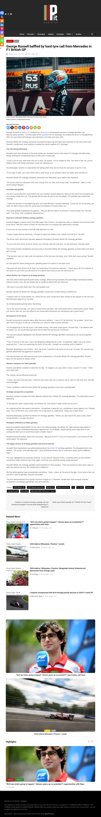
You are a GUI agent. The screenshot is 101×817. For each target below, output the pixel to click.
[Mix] (31, 127)
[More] (39, 127)
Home (22, 34)
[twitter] (5, 14)
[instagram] (8, 14)
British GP (26, 132)
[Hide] (1, 48)
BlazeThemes (49, 814)
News (16, 41)
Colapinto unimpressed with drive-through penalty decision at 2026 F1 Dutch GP (61, 593)
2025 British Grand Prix (36, 487)
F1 (73, 487)
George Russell (13, 491)
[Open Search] (92, 34)
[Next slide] (91, 741)
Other (69, 34)
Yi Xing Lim (34, 528)
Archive (78, 34)
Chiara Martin (35, 547)
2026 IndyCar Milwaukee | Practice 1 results (47, 544)
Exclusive (60, 34)
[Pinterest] (23, 127)
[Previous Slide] (88, 741)
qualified (45, 135)
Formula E (41, 34)
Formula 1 (31, 34)
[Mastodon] (27, 127)
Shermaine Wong (36, 596)
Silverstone (44, 132)
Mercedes (24, 491)
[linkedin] (11, 14)
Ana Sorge (34, 574)
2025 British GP (19, 487)
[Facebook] (8, 127)
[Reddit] (16, 127)
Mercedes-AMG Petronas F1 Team (43, 491)
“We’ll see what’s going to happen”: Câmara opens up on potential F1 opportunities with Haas (50, 675)
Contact (23, 801)
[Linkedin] (20, 127)
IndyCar (51, 34)
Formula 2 (54, 672)
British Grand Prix (63, 487)
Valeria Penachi (12, 54)
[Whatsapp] (35, 127)
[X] (12, 127)
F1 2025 (80, 487)
